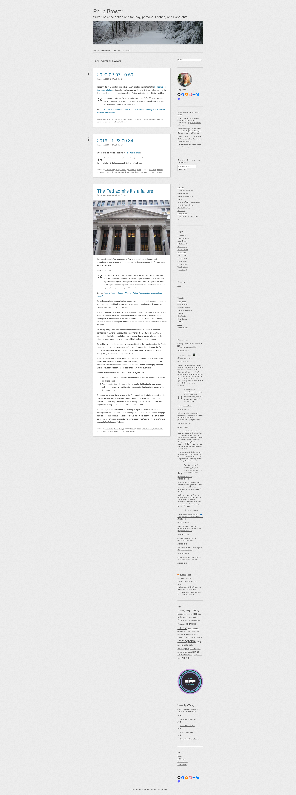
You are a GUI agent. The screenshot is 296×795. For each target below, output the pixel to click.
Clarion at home (182, 193)
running (181, 648)
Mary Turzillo (181, 252)
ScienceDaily (187, 406)
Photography (186, 640)
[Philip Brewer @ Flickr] (194, 94)
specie (132, 431)
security (193, 648)
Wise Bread (198, 655)
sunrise (179, 652)
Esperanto (181, 624)
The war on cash (133, 152)
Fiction (96, 50)
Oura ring (193, 637)
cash (104, 172)
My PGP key (181, 211)
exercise (191, 624)
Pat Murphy (181, 322)
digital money (129, 172)
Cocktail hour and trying (187, 726)
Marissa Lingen (182, 247)
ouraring (199, 637)
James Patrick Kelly (183, 307)
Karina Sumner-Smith (184, 310)
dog (195, 613)
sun (198, 648)
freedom (195, 628)
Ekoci (179, 286)
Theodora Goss (182, 267)
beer (179, 613)
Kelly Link (180, 313)
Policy (121, 428)
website (180, 655)
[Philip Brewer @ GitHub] (178, 94)
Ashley (196, 610)
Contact (126, 50)
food (189, 628)
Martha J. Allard (182, 250)
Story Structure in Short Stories (187, 216)
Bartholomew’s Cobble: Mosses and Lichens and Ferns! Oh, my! (189, 588)
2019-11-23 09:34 (115, 140)
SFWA (179, 325)
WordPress (147, 789)
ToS (178, 219)
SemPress (164, 789)
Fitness (182, 628)
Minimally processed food (188, 719)
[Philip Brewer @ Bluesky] (197, 94)
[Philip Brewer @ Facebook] (182, 94)
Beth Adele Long (183, 238)
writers (179, 658)
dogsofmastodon (191, 617)
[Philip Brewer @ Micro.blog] (186, 94)
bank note (152, 169)
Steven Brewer (182, 264)
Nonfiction (105, 50)
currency (121, 172)
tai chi (185, 652)
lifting (191, 634)
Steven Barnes (182, 261)
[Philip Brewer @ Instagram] (190, 94)
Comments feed (182, 762)
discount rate (158, 428)
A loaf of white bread (186, 732)
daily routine (189, 614)
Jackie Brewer (182, 241)
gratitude (180, 631)
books (184, 614)
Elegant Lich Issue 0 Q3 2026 (187, 581)
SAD (187, 649)
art (191, 610)
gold (111, 431)
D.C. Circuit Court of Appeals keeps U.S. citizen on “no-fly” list (189, 593)
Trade (179, 584)
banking (152, 119)
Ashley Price (181, 235)
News (139, 119)
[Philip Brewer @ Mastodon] (178, 98)
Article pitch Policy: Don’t (185, 190)
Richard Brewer (182, 258)
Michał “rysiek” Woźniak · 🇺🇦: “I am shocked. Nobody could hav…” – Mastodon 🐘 (190, 517)
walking (195, 651)
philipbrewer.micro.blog (188, 347)
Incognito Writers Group (185, 205)
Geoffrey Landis (182, 304)
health (185, 631)
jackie (187, 634)
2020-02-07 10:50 (115, 74)
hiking (193, 631)
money (146, 172)
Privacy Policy (182, 213)
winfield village (189, 654)
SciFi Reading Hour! (184, 578)
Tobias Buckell (182, 270)
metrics (196, 634)
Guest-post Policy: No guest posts (188, 202)
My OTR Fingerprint (183, 208)
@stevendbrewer (190, 482)
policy (199, 641)
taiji (189, 651)
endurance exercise (194, 620)
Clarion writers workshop (185, 196)
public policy (124, 431)
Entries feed (181, 759)
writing (185, 657)
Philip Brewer (108, 11)
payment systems (156, 172)
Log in (179, 756)
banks (158, 119)
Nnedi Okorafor (182, 255)
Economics (132, 119)
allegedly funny (183, 610)
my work (186, 637)
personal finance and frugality (189, 140)
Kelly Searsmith (182, 244)
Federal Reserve (121, 122)
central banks (112, 172)
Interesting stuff (185, 574)
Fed (112, 122)
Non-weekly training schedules (189, 739)
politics (179, 645)
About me (116, 50)
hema (189, 631)
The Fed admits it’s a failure (125, 190)
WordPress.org (182, 765)
